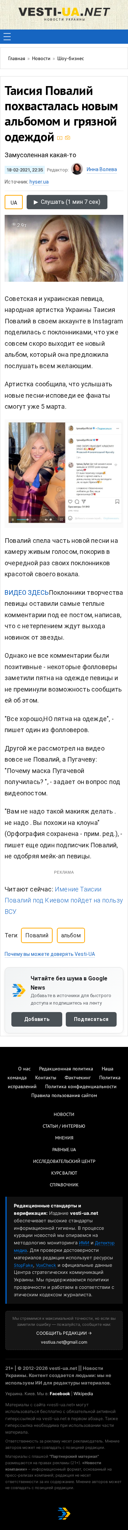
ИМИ (84, 1242)
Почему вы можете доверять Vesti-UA (50, 954)
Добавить (36, 1019)
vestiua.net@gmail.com (64, 1342)
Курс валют (64, 1173)
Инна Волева (102, 169)
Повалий (36, 935)
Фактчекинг (78, 1078)
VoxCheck (46, 1265)
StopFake (23, 1265)
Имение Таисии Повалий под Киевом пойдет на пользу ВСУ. (64, 900)
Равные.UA (64, 1150)
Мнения (64, 1138)
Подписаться (91, 1019)
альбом (71, 935)
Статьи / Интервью (64, 1126)
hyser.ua (39, 182)
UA (14, 201)
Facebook (60, 1393)
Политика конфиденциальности (81, 1087)
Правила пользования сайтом (64, 1096)
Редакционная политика (66, 1069)
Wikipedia (83, 1393)
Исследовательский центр (64, 1162)
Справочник (64, 1185)
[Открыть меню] (7, 37)
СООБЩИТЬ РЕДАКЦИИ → (64, 1333)
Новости (64, 1115)
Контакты (45, 1078)
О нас (24, 1069)
